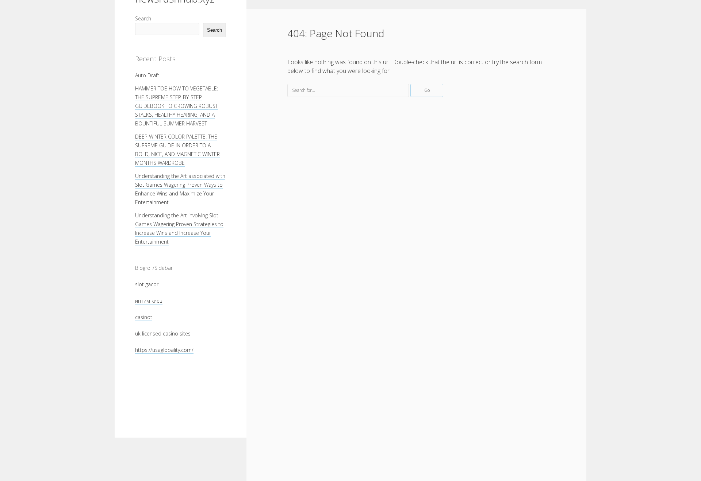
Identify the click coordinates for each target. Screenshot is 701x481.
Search (143, 18)
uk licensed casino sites (163, 333)
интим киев (148, 300)
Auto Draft (147, 75)
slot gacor (146, 284)
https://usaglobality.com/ (164, 349)
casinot (143, 317)
